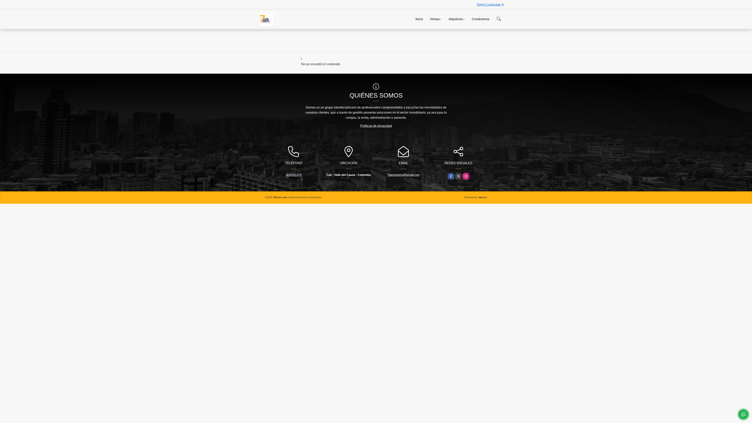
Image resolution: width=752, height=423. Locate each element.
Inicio (419, 19)
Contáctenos (480, 19)
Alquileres (456, 19)
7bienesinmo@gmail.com (403, 174)
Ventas (435, 19)
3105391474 (293, 174)
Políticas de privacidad (376, 125)
